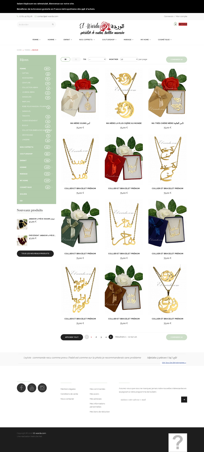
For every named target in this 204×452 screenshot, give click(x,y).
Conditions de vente (69, 394)
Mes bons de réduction (100, 412)
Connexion (169, 16)
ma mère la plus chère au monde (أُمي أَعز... (124, 123)
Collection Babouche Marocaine (37, 130)
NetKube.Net (36, 436)
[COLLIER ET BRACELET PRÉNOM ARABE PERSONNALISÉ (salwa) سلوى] (167, 224)
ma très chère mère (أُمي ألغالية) (168, 123)
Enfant (23, 161)
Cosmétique (26, 187)
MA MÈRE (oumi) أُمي (80, 123)
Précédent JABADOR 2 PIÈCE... (42, 235)
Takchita (26, 116)
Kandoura (26, 97)
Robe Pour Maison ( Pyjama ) (34, 106)
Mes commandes (97, 389)
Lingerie (26, 140)
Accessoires (27, 78)
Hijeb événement (30, 121)
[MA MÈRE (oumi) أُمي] (80, 94)
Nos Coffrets (26, 147)
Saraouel (26, 111)
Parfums (26, 102)
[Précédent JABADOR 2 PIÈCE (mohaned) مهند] (22, 241)
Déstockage (27, 135)
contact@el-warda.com (47, 16)
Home (19, 50)
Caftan (25, 73)
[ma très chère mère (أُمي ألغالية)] (167, 94)
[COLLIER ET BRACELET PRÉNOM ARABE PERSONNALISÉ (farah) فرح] (167, 159)
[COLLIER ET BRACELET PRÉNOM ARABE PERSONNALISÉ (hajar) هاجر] (123, 224)
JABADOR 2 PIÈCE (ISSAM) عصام (42, 219)
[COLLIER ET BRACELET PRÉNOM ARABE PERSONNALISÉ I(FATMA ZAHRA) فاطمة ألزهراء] (80, 289)
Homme (23, 167)
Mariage (23, 174)
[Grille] (65, 59)
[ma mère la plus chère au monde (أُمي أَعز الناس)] (123, 94)
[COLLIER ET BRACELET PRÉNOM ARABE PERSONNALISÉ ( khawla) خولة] (123, 159)
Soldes (23, 194)
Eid (21, 201)
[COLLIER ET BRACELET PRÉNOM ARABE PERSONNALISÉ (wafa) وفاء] (123, 289)
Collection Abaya (30, 87)
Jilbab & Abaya (28, 92)
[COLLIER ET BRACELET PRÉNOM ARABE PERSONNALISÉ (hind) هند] (80, 159)
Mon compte (181, 16)
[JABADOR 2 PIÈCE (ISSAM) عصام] (22, 224)
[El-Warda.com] (102, 28)
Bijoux (25, 125)
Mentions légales (68, 389)
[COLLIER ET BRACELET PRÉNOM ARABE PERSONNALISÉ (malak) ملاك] (80, 224)
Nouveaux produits (30, 210)
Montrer (113, 59)
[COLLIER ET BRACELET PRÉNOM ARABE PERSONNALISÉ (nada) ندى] (167, 289)
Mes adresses (96, 399)
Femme (23, 69)
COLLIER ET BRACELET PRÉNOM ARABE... (80, 188)
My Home (24, 181)
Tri (84, 59)
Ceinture (26, 83)
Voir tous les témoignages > (174, 362)
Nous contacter (67, 399)
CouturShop (26, 154)
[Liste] (76, 59)
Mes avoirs (94, 394)
